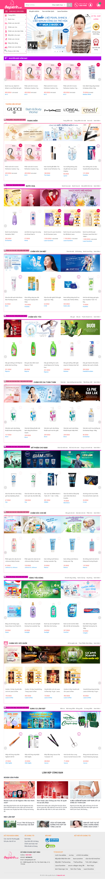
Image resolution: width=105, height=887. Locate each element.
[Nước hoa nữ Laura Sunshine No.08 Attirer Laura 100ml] (52, 219)
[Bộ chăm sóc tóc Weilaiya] (41, 328)
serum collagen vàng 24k (76, 865)
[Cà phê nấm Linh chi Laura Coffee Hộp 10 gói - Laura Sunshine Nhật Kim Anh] (33, 677)
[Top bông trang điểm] (12, 720)
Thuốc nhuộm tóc (87, 317)
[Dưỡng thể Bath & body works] (14, 110)
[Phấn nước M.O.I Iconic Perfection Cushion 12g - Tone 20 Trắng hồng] (20, 73)
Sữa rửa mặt (70, 251)
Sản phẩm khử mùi (86, 186)
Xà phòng (89, 578)
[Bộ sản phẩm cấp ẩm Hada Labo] (41, 263)
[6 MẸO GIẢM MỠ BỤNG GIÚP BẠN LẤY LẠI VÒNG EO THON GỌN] (85, 789)
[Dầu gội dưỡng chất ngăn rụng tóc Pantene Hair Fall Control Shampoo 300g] (52, 350)
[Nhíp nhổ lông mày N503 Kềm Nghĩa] (13, 742)
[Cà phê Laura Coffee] (41, 655)
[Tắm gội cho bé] (12, 524)
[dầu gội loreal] (53, 110)
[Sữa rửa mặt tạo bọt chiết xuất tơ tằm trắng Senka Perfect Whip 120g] (79, 73)
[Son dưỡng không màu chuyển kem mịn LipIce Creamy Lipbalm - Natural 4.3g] (52, 154)
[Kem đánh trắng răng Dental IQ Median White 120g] (59, 73)
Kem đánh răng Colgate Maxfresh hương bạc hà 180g (70, 626)
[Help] (69, 5)
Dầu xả (78, 317)
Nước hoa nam (66, 186)
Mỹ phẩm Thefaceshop (63, 862)
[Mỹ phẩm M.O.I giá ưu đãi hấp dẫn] (59, 33)
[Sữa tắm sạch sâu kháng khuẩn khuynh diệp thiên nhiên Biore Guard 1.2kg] (52, 416)
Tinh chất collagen (91, 862)
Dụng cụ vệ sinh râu (86, 447)
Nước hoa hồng (87, 251)
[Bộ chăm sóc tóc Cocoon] (80, 328)
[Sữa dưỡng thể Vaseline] (41, 394)
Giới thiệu (28, 839)
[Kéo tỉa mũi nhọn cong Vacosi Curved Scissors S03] (52, 742)
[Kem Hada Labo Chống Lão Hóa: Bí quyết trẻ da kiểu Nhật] (52, 789)
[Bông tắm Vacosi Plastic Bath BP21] (91, 611)
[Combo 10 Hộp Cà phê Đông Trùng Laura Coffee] (13, 677)
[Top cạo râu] (41, 720)
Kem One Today (76, 869)
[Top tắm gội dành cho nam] (80, 459)
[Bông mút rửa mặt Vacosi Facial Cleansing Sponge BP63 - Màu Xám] (72, 742)
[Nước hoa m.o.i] (41, 197)
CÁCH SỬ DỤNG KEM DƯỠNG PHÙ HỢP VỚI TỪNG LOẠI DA (58, 825)
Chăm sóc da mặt (14, 23)
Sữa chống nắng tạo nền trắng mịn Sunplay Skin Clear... (12, 300)
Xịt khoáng (78, 251)
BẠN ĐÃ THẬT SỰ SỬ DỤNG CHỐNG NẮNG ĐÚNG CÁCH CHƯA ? (91, 825)
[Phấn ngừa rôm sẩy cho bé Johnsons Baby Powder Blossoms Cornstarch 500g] (13, 546)
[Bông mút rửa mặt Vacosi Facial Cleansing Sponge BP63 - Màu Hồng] (91, 742)
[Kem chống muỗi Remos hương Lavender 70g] (33, 546)
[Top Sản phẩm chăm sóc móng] (80, 720)
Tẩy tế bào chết (87, 382)
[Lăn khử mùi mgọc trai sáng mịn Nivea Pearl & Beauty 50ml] (13, 219)
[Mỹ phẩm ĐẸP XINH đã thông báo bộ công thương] (58, 840)
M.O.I (13, 94)
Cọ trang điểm (88, 708)
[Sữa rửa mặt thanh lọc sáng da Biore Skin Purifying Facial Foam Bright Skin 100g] (91, 285)
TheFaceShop (78, 862)
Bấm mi (62, 708)
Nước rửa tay (81, 578)
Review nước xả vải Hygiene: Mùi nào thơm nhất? (19, 802)
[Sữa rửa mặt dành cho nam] (41, 459)
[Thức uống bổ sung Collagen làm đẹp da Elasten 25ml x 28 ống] (12, 655)
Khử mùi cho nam (74, 447)
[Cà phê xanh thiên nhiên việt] (80, 655)
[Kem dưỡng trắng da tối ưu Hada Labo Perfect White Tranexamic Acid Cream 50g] (52, 285)
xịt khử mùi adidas (82, 855)
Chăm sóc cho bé (13, 39)
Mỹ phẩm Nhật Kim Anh (62, 858)
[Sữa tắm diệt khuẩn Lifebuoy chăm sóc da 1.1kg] (91, 416)
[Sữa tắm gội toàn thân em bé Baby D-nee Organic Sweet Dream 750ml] (91, 546)
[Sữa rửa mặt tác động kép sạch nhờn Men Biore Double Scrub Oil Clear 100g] (52, 481)
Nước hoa (11, 19)
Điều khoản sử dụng (31, 846)
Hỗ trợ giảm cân (72, 643)
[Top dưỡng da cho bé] (41, 524)
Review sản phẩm (11, 777)
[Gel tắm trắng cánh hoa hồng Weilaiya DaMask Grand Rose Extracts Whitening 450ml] (12, 394)
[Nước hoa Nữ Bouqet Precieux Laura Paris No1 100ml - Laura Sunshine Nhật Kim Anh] (72, 219)
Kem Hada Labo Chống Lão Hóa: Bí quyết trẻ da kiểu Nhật (52, 802)
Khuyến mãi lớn (34, 11)
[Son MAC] (34, 110)
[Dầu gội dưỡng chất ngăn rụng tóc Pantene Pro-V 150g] (91, 350)
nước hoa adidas (60, 855)
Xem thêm (97, 120)
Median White (55, 94)
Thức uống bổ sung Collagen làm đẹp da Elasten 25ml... (91, 691)
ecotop (71, 855)
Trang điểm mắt (67, 120)
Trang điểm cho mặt (80, 120)
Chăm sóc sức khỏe (14, 47)
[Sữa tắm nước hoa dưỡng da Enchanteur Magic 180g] (72, 416)
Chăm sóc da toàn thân (15, 31)
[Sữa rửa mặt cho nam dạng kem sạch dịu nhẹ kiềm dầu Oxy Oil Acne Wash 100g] (13, 481)
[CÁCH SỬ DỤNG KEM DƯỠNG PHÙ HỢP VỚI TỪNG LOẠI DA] (43, 824)
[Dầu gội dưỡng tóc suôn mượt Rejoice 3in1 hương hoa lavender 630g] (33, 350)
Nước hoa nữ (76, 186)
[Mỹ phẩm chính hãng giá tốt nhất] (11, 855)
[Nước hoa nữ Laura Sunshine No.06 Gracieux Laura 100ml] (33, 219)
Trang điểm (12, 15)
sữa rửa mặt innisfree (93, 858)
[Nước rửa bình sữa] (80, 524)
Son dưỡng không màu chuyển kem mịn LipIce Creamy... (51, 169)
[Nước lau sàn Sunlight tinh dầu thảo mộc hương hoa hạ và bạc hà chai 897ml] (33, 611)
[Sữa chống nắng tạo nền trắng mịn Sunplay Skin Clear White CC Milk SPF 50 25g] (13, 285)
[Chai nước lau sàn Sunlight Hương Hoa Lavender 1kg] (13, 611)
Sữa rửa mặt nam (63, 447)
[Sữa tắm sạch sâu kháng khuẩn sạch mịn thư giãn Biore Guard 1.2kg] (33, 416)
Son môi (89, 120)
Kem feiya (90, 865)
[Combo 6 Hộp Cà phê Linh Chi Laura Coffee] (52, 677)
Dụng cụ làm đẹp (13, 51)
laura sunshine (78, 858)
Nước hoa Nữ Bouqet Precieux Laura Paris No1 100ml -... (70, 234)
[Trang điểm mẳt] (91, 132)
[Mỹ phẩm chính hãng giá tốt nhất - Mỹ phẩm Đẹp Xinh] (13, 4)
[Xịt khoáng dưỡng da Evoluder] (12, 263)
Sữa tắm (63, 382)
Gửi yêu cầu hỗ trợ (10, 841)
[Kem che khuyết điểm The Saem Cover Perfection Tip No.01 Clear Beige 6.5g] (33, 154)
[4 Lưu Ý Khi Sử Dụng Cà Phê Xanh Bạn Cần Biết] (10, 824)
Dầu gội (72, 317)
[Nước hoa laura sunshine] (80, 197)
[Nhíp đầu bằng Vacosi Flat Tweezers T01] (33, 742)
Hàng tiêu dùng (13, 43)
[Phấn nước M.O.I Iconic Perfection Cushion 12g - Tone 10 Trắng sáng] (40, 73)
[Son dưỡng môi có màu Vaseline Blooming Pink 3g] (72, 154)
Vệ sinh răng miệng (70, 578)
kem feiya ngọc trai (61, 869)
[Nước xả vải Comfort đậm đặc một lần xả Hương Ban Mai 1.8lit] (52, 611)
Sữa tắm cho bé (80, 513)
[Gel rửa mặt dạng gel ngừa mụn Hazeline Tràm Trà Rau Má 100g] (72, 285)
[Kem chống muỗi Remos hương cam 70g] (52, 546)
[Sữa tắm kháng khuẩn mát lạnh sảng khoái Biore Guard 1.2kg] (13, 416)
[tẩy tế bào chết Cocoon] (80, 394)
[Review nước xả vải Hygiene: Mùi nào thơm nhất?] (19, 789)
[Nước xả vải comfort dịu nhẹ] (80, 589)
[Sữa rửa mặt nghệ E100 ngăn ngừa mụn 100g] (33, 285)
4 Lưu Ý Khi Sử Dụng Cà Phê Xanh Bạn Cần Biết (25, 824)
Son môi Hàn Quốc (48, 11)
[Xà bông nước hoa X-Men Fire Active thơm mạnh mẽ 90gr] (72, 481)
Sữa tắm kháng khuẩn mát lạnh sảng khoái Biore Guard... (13, 430)
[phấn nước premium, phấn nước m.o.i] (23, 132)
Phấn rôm (89, 513)
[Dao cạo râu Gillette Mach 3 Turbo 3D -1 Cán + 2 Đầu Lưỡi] (33, 481)
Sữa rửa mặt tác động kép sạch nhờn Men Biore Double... (51, 496)
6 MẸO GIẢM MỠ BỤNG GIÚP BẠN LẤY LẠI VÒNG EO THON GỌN (85, 802)
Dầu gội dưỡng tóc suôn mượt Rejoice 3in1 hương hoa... (32, 365)
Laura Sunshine (62, 11)
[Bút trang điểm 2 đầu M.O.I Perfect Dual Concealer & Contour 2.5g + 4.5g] (91, 154)
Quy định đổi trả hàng (31, 841)
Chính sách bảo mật (31, 844)
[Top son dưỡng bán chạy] (63, 132)
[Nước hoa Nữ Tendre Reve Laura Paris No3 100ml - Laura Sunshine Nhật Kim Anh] (91, 219)
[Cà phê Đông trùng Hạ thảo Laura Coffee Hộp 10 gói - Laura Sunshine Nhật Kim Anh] (72, 677)
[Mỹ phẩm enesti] (72, 110)
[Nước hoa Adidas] (91, 110)
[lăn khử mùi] (12, 197)
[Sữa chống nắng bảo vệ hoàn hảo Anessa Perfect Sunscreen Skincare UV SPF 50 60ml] (80, 263)
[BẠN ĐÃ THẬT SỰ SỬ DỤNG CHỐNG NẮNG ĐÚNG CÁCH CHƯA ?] (76, 824)
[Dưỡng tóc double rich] (12, 328)
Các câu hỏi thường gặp (11, 839)
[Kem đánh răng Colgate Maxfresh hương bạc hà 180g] (72, 611)
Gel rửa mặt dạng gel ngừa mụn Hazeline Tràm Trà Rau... (71, 300)
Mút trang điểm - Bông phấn (74, 708)
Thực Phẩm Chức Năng (85, 643)
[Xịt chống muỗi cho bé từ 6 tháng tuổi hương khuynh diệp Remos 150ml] (72, 546)
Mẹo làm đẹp (9, 817)
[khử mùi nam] (12, 459)
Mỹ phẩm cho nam (14, 35)
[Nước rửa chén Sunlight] (41, 589)
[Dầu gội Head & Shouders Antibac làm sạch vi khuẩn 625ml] (72, 350)
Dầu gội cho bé (69, 513)
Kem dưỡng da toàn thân (74, 382)
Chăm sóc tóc (12, 27)
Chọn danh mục (57, 5)
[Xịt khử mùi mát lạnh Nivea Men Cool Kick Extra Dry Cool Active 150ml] (91, 481)
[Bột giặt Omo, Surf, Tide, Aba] (12, 589)
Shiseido (73, 94)
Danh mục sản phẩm (16, 11)
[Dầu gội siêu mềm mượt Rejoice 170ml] (13, 350)
